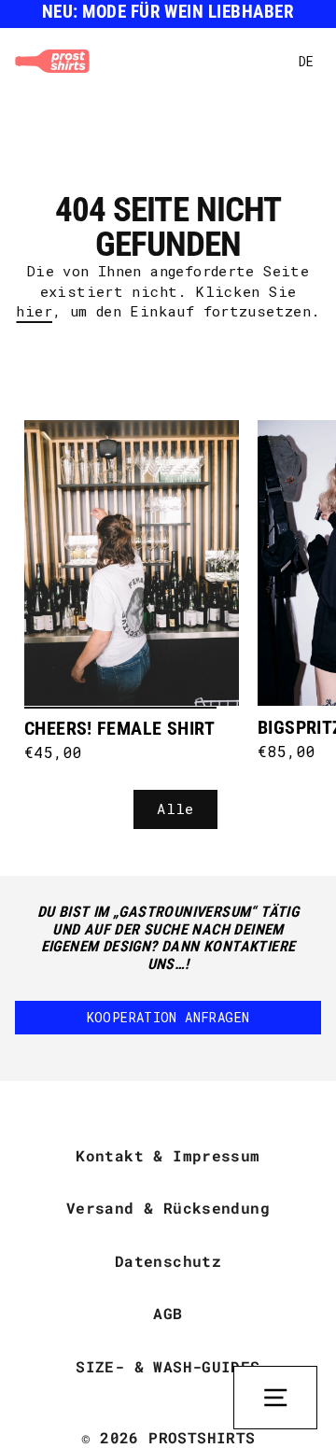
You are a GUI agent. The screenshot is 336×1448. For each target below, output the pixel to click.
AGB (167, 1313)
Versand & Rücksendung (168, 1207)
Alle (175, 808)
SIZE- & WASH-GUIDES (167, 1366)
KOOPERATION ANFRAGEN (168, 1017)
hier (34, 311)
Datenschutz (168, 1261)
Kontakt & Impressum (167, 1155)
